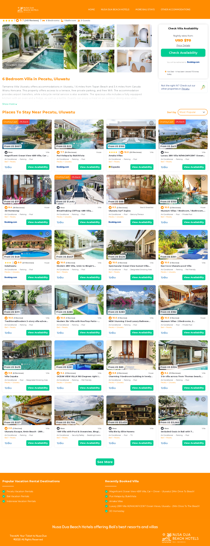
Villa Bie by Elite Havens (122, 431)
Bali (6, 162)
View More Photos (16, 65)
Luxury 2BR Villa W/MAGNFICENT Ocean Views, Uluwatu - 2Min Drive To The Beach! (154, 506)
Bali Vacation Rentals (18, 496)
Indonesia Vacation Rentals (21, 501)
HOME (91, 9)
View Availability (38, 167)
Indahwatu (10, 266)
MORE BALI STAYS (145, 9)
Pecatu (13, 162)
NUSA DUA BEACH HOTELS (115, 9)
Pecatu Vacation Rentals (20, 491)
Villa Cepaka (11, 376)
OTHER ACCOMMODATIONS (175, 9)
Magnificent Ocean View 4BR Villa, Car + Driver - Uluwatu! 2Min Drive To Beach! (151, 491)
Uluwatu (68, 162)
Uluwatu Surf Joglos (120, 210)
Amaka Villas (116, 155)
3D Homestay (12, 210)
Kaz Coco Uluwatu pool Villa (176, 266)
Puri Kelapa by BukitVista (71, 155)
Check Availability (183, 53)
